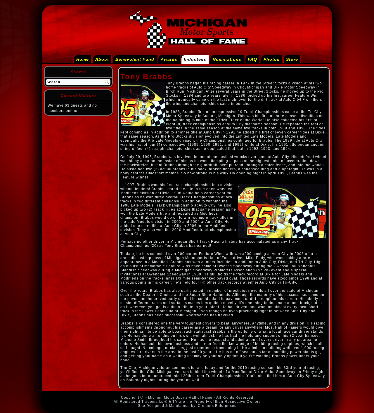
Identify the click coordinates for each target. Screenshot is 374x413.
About (102, 59)
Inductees (195, 59)
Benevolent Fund (134, 59)
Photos (272, 59)
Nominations (227, 59)
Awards (169, 59)
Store (292, 59)
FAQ (252, 59)
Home (82, 59)
